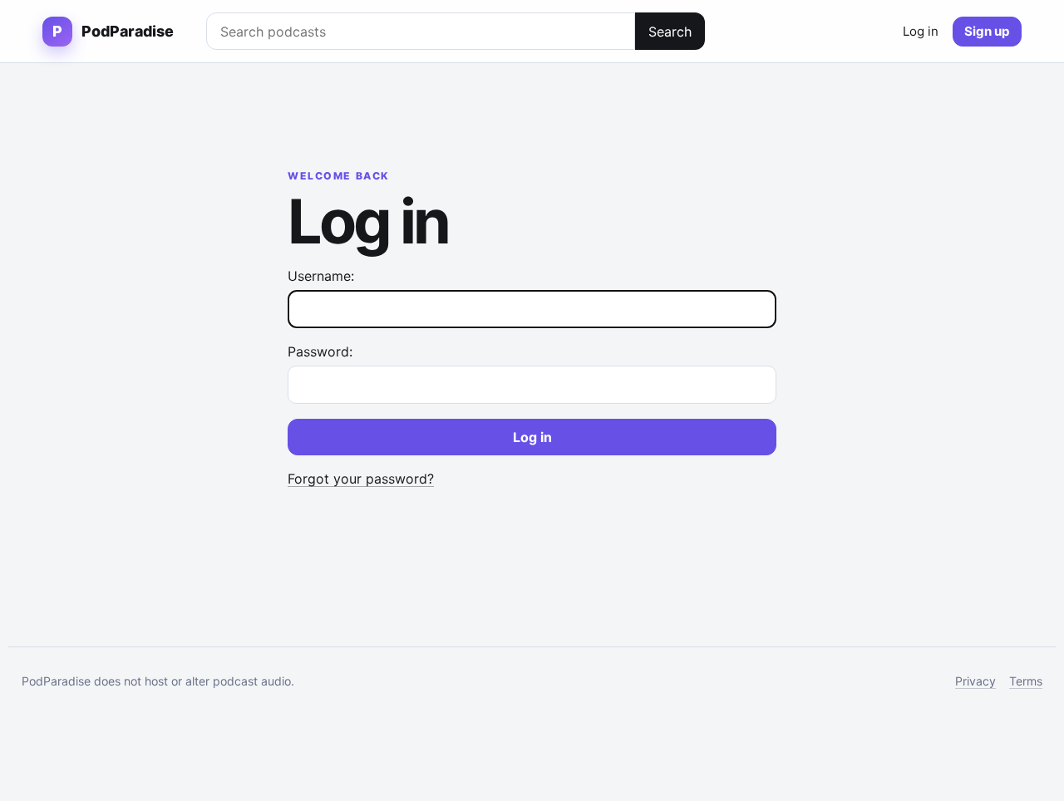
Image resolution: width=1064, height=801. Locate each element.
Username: (321, 276)
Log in (920, 31)
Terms (1025, 681)
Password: (320, 351)
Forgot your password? (361, 478)
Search (670, 31)
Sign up (987, 31)
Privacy (975, 681)
